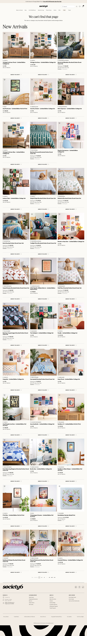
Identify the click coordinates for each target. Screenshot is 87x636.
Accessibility (69, 616)
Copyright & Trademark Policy (56, 616)
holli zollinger (34, 150)
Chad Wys (6, 377)
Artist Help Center (72, 597)
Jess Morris (61, 513)
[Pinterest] (79, 587)
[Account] (76, 6)
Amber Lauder (61, 377)
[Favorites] (79, 6)
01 (6, 329)
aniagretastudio (34, 106)
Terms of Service (43, 616)
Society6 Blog (52, 602)
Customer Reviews (53, 604)
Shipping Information (33, 599)
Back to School (19, 10)
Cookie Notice (16, 616)
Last (54, 577)
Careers (51, 600)
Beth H (5, 106)
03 (19, 329)
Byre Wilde (6, 558)
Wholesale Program (54, 606)
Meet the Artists (53, 599)
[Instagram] (76, 587)
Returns (30, 600)
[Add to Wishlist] (4, 33)
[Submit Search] (62, 6)
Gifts (60, 10)
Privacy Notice (6, 616)
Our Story (52, 597)
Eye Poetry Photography (36, 422)
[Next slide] (82, 45)
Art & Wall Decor (32, 10)
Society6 (6, 60)
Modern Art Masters (35, 286)
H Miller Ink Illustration (64, 60)
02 (12, 329)
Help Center (31, 597)
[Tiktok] (83, 587)
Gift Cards (31, 604)
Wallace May (61, 422)
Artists (55, 10)
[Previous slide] (60, 45)
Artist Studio (71, 599)
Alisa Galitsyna (7, 241)
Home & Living (41, 10)
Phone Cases (48, 10)
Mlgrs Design (34, 331)
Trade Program (53, 608)
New (26, 10)
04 (26, 329)
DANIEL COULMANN (34, 377)
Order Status (31, 602)
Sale (64, 10)
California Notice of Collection (29, 616)
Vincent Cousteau (35, 467)
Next (52, 577)
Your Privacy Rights (80, 616)
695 (49, 577)
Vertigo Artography (63, 106)
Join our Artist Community (74, 600)
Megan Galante (62, 196)
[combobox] (68, 6)
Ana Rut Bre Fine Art (7, 286)
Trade (69, 10)
